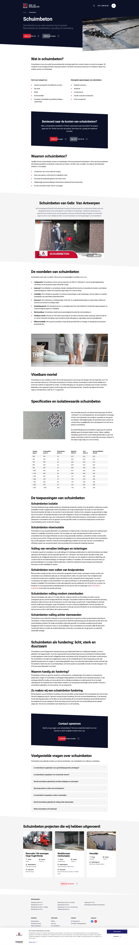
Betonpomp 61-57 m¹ (37, 904)
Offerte (53, 921)
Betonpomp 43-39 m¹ (37, 909)
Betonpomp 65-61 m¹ (37, 902)
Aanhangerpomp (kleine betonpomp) (94, 904)
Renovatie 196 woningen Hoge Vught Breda (37, 854)
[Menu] (113, 6)
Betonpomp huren (36, 923)
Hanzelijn (93, 853)
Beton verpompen (36, 926)
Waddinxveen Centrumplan (64, 854)
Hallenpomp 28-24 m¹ (64, 909)
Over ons (53, 923)
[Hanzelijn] (101, 854)
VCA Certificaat (55, 926)
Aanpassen (116, 936)
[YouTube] (95, 921)
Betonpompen (35, 921)
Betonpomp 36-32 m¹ (63, 904)
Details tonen (32, 942)
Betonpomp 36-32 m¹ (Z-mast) (66, 902)
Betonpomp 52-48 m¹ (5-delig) (39, 907)
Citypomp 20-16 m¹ (89, 902)
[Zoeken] (94, 6)
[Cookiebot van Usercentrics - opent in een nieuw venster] (19, 942)
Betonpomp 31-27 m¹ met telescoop (68, 907)
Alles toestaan (117, 931)
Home (24, 12)
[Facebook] (92, 921)
